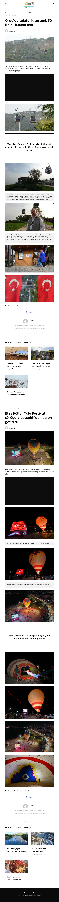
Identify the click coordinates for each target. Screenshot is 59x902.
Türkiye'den (24, 408)
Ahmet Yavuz (11, 30)
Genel (13, 408)
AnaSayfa (14, 15)
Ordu (12, 305)
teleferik (16, 305)
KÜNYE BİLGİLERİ (29, 897)
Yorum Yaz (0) (28, 336)
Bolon (12, 790)
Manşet (18, 408)
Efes (15, 790)
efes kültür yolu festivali (23, 790)
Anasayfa (7, 15)
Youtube (29, 7)
